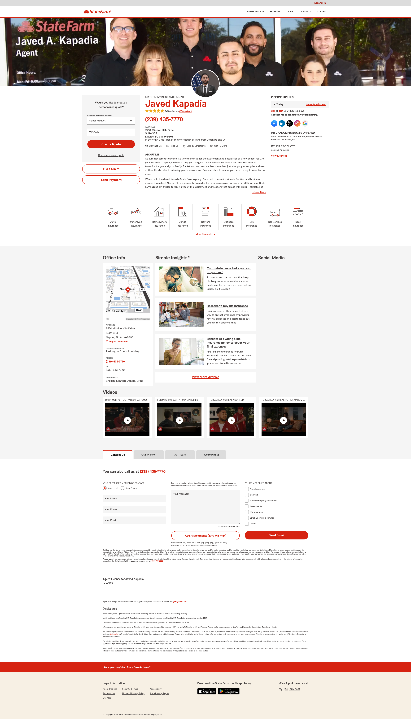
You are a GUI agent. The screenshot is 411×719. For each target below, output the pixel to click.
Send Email (276, 535)
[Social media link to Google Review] (305, 123)
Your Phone (131, 488)
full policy (114, 634)
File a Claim (111, 169)
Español (318, 3)
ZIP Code (94, 132)
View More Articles (205, 377)
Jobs (290, 11)
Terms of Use (109, 693)
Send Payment (111, 179)
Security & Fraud (130, 689)
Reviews (275, 11)
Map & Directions (118, 341)
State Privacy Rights (159, 693)
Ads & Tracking (110, 689)
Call (273, 111)
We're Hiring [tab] (211, 454)
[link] (97, 11)
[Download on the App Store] (207, 691)
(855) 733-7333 (157, 561)
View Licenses (279, 156)
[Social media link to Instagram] (297, 123)
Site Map (107, 698)
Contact (305, 11)
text (281, 111)
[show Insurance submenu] (262, 11)
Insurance (254, 11)
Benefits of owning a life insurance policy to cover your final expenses (228, 342)
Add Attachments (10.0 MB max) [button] (205, 535)
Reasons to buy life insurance (227, 306)
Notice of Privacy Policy (133, 693)
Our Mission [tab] (148, 454)
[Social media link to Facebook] (274, 123)
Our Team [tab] (180, 454)
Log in (321, 11)
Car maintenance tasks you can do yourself (229, 270)
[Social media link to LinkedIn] (282, 123)
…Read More (259, 192)
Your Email (113, 488)
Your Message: (181, 494)
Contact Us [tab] (118, 454)
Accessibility (156, 689)
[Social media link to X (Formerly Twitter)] (289, 123)
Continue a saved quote (111, 155)
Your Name (111, 498)
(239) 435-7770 (164, 119)
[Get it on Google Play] (229, 691)
